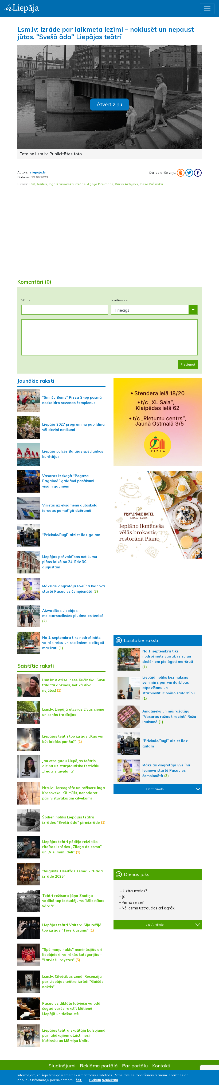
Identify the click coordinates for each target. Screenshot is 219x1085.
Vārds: (26, 300)
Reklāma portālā (99, 1065)
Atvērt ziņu (109, 104)
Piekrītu (95, 1080)
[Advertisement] (109, 232)
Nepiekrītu (110, 1080)
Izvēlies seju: (121, 300)
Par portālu (135, 1065)
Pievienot (188, 364)
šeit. (79, 1080)
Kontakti (161, 1065)
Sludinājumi (62, 1065)
